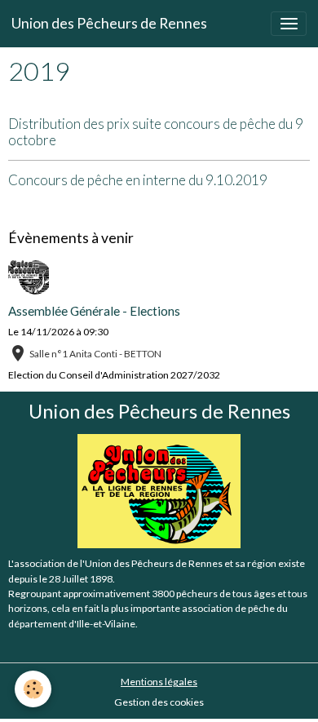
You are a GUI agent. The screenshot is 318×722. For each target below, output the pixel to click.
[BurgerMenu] (289, 23)
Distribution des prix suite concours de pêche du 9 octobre (155, 131)
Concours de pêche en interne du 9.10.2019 (137, 179)
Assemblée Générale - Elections (94, 310)
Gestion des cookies (159, 702)
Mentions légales (159, 681)
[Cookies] (33, 689)
